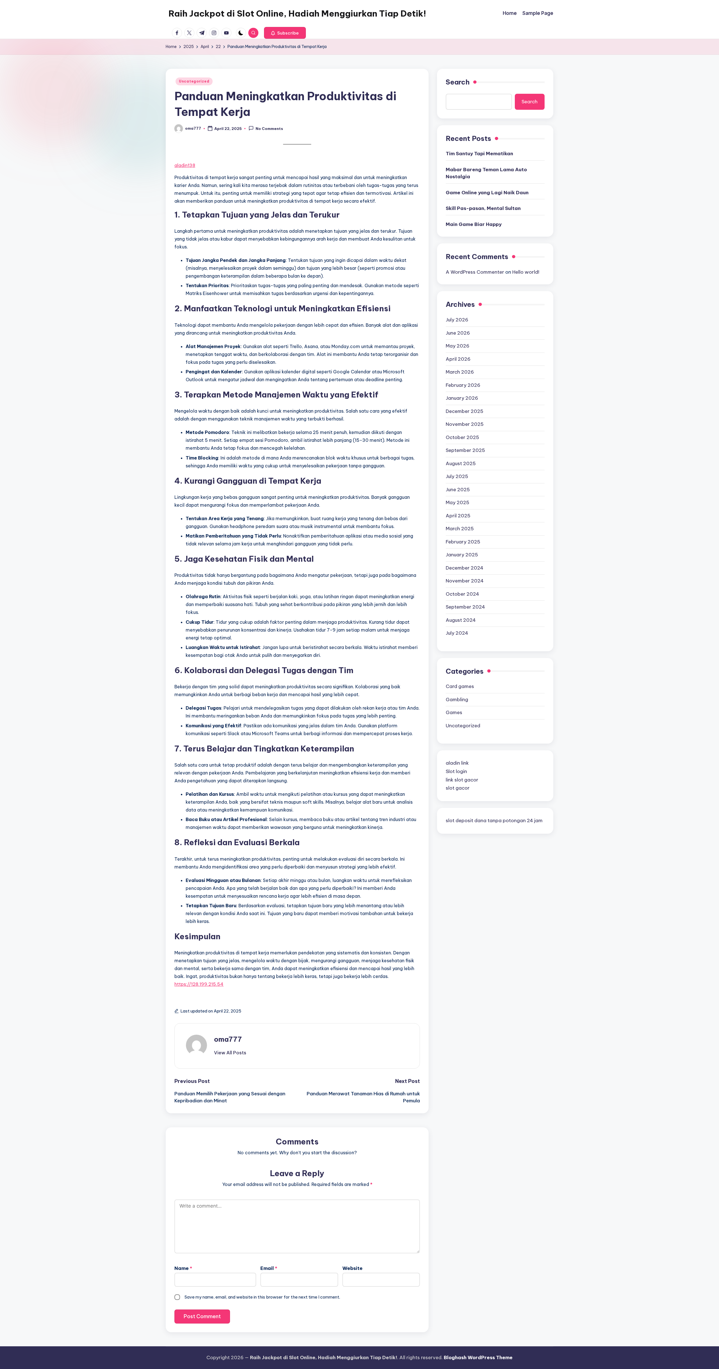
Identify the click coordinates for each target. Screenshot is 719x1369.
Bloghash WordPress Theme (478, 1357)
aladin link (457, 763)
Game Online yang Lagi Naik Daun (487, 192)
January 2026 (462, 398)
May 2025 (457, 502)
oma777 (228, 1039)
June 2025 (458, 489)
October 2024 (462, 594)
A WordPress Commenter (475, 272)
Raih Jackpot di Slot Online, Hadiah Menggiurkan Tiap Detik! (297, 13)
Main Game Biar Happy (474, 224)
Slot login (456, 771)
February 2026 (463, 385)
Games (454, 712)
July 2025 (457, 476)
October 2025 (462, 437)
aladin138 (184, 165)
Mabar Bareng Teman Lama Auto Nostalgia (486, 173)
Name (183, 1268)
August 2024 (461, 620)
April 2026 (458, 359)
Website (352, 1268)
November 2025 (465, 424)
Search (458, 82)
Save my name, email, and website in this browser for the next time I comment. (262, 1297)
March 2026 (460, 372)
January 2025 (462, 555)
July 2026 (457, 320)
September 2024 (465, 607)
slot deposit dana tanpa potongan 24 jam (494, 820)
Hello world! (525, 272)
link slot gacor (462, 779)
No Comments (269, 129)
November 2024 (465, 581)
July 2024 (457, 633)
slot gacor (458, 788)
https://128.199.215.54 (199, 984)
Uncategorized (194, 81)
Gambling (457, 699)
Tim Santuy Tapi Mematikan (479, 153)
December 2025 (464, 411)
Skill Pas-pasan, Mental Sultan (483, 208)
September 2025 (465, 450)
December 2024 (464, 567)
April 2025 (458, 515)
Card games (460, 686)
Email (268, 1268)
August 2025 (461, 463)
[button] (285, 33)
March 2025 (460, 528)
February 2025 (463, 541)
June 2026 (458, 333)
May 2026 (457, 346)
